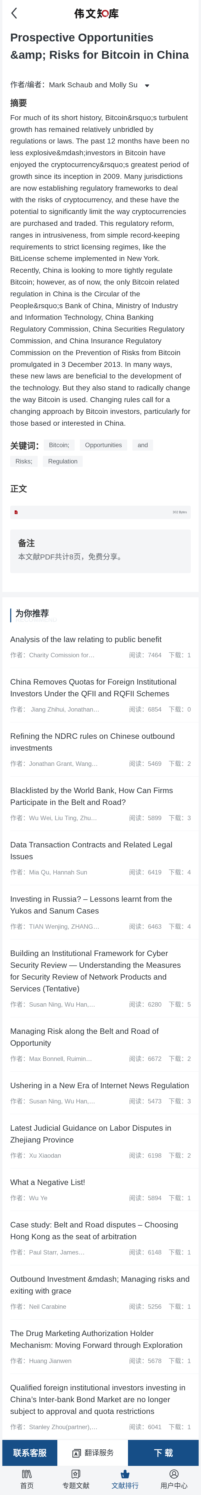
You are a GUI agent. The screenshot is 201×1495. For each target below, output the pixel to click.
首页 (27, 1486)
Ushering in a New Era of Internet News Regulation (99, 1085)
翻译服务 (99, 1453)
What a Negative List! (47, 1182)
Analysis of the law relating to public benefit (85, 639)
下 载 (163, 1453)
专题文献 (76, 1486)
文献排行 (125, 1486)
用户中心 (174, 1486)
